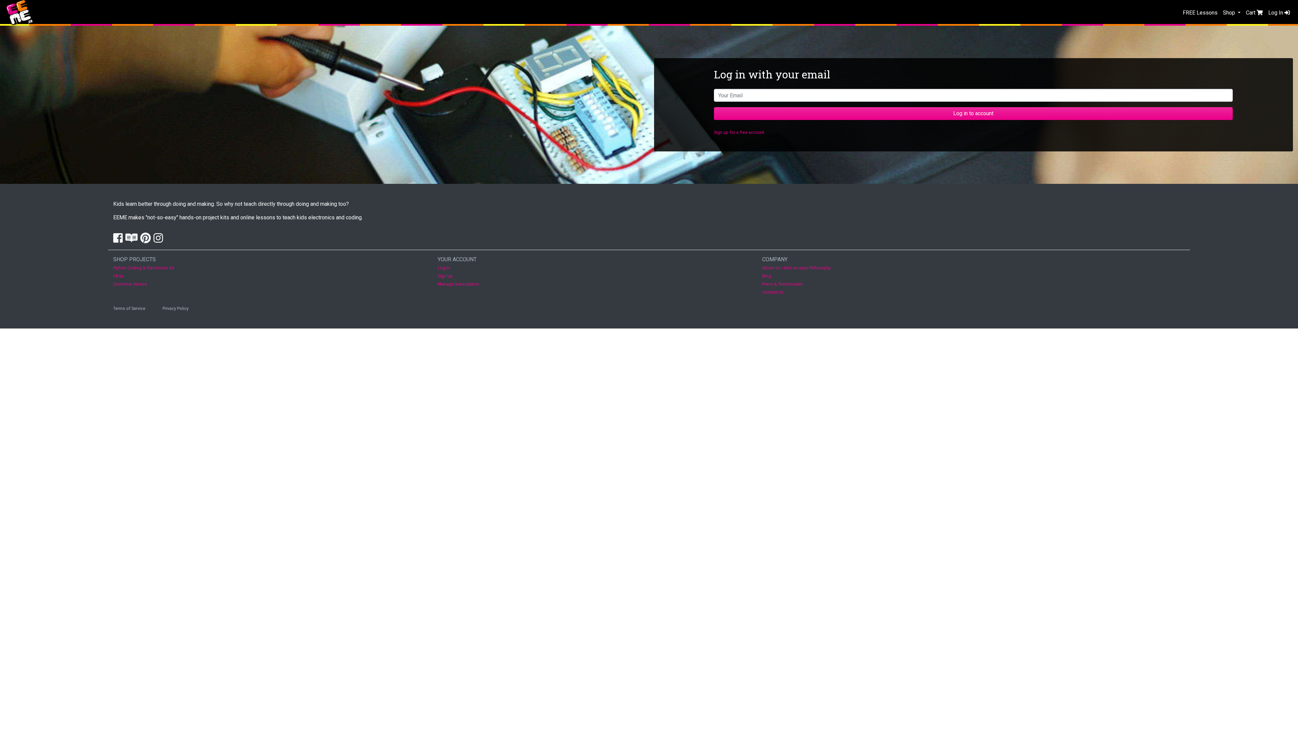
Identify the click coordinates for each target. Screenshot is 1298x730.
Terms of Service (129, 308)
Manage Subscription (458, 284)
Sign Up (445, 275)
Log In (1276, 12)
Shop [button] (1229, 12)
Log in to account (973, 113)
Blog (766, 275)
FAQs (118, 275)
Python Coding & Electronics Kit (143, 267)
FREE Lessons (1200, 12)
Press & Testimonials (782, 284)
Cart (1251, 12)
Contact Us (773, 292)
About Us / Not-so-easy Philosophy (796, 267)
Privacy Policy (176, 308)
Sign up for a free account (739, 132)
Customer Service (130, 284)
